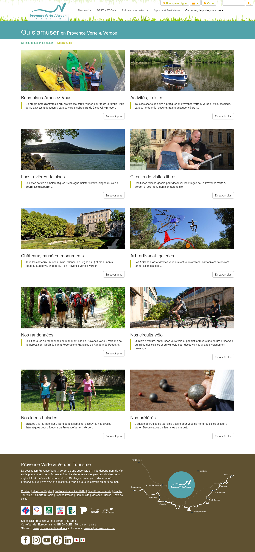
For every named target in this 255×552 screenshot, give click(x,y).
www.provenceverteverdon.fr (50, 528)
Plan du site (82, 495)
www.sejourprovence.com (99, 528)
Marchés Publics (101, 495)
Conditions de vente (99, 491)
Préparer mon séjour (134, 10)
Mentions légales (42, 491)
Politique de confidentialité (70, 491)
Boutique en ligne (176, 3)
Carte (210, 3)
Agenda (166, 10)
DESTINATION (105, 10)
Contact (25, 491)
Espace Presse (64, 495)
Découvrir (83, 10)
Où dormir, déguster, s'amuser (203, 10)
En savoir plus (114, 116)
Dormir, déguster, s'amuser (37, 42)
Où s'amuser (64, 42)
